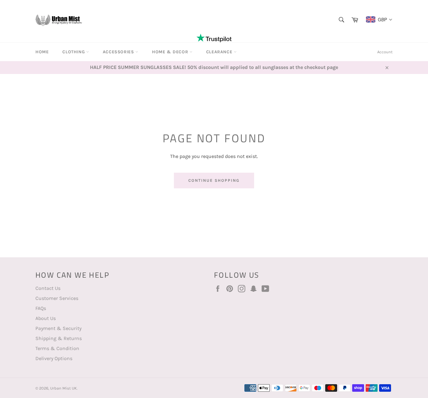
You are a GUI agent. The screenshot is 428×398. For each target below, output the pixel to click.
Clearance (220, 52)
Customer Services (56, 298)
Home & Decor (171, 52)
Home (42, 52)
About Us (45, 318)
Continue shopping (213, 180)
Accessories (119, 52)
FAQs (40, 308)
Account (385, 52)
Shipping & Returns (58, 338)
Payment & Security (58, 328)
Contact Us (47, 288)
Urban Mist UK (63, 388)
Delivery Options (53, 358)
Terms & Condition (57, 348)
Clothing (74, 52)
